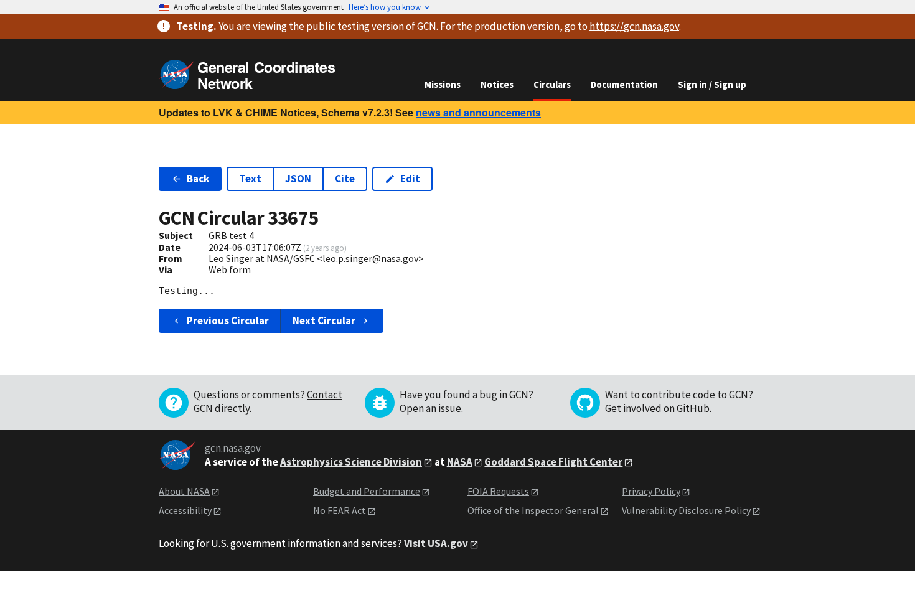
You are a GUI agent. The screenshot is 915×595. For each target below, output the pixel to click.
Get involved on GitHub (657, 408)
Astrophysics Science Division (351, 462)
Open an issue (430, 408)
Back (198, 178)
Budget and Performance (366, 491)
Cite (345, 178)
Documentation (624, 84)
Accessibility (185, 510)
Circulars (552, 84)
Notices (497, 84)
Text (250, 178)
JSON (298, 178)
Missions (443, 84)
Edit (410, 178)
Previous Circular (228, 320)
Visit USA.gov (436, 543)
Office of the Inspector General (533, 510)
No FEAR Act (339, 510)
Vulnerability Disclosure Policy (686, 510)
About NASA (184, 491)
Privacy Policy (651, 491)
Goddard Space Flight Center (553, 462)
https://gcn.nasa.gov (634, 26)
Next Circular (324, 320)
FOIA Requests (498, 491)
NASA (459, 462)
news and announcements (478, 112)
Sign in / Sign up (712, 84)
